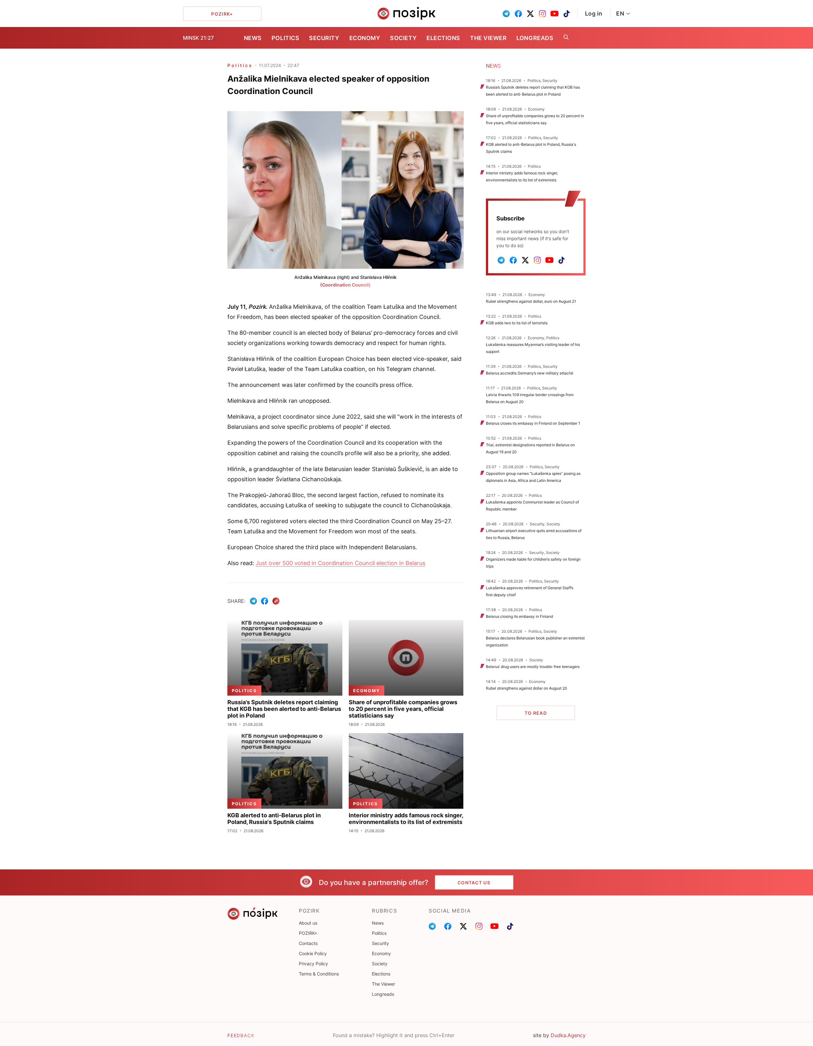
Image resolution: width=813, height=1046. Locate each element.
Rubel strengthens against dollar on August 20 (526, 688)
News (253, 38)
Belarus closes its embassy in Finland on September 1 (533, 423)
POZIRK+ (308, 933)
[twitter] (530, 13)
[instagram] (542, 13)
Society (403, 38)
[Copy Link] (276, 601)
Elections (443, 38)
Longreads (534, 38)
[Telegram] (253, 601)
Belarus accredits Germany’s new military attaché (529, 373)
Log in (593, 13)
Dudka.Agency (568, 1035)
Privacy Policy (313, 963)
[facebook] (518, 13)
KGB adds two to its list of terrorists (517, 323)
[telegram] (506, 13)
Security (324, 38)
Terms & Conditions (319, 973)
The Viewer (488, 38)
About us (308, 923)
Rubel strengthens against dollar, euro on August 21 (531, 301)
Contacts (308, 943)
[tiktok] (566, 13)
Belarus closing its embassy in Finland (519, 616)
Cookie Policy (313, 953)
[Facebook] (264, 601)
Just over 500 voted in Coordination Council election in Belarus (340, 563)
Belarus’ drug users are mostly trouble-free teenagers (533, 666)
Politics (285, 38)
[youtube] (554, 13)
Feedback (241, 1035)
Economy (364, 38)
